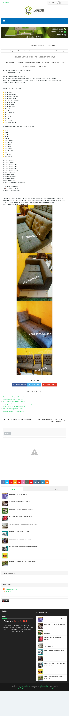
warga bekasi (41, 66)
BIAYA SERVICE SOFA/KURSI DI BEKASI (19, 501)
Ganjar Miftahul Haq (11, 589)
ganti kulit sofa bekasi (32, 62)
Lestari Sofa (8, 591)
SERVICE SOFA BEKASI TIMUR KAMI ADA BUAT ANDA (50, 420)
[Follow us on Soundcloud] (47, 482)
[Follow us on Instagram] (35, 482)
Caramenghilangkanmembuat (22, 688)
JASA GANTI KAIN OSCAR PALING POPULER (21, 516)
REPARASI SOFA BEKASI (58, 62)
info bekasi (45, 62)
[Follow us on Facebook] (3, 482)
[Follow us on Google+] (11, 482)
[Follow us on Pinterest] (31, 482)
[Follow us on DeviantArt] (27, 482)
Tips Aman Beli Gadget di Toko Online (14, 397)
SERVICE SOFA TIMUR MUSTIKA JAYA (19, 494)
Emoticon (7, 433)
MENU (7, 3)
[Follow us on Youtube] (19, 482)
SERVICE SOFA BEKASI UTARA (17, 554)
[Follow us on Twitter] (7, 482)
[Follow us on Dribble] (23, 482)
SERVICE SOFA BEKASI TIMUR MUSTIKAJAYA (21, 509)
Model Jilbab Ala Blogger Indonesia (13, 399)
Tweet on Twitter (36, 384)
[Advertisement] (8, 705)
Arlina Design (44, 686)
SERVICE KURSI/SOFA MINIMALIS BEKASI (20, 539)
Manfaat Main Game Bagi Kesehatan (14, 406)
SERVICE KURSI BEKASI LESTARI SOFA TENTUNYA (22, 561)
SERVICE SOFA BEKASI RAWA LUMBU (19, 531)
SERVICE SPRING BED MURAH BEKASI (19, 420)
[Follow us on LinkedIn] (43, 482)
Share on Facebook (21, 384)
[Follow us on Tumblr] (39, 482)
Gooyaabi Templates (50, 688)
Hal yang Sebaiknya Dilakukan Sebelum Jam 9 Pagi (17, 404)
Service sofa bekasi (29, 66)
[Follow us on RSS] (15, 482)
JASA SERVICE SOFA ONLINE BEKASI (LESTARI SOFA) (23, 524)
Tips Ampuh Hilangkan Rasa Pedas (13, 408)
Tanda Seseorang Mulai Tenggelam (13, 411)
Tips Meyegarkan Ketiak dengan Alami (14, 401)
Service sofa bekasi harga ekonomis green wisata (23, 546)
